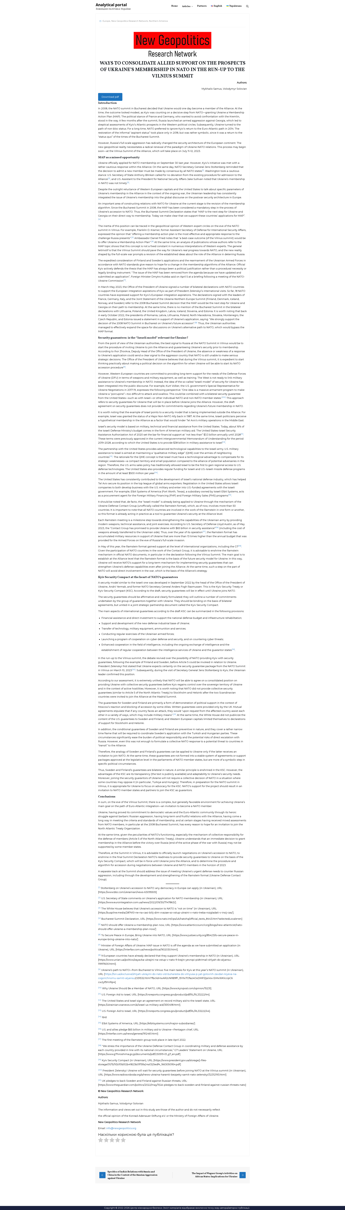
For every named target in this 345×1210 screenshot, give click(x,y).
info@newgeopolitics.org (121, 1128)
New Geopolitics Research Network (129, 21)
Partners (202, 6)
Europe (106, 21)
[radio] (100, 1140)
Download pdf (110, 96)
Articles (186, 6)
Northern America (158, 21)
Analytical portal (111, 5)
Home (174, 6)
